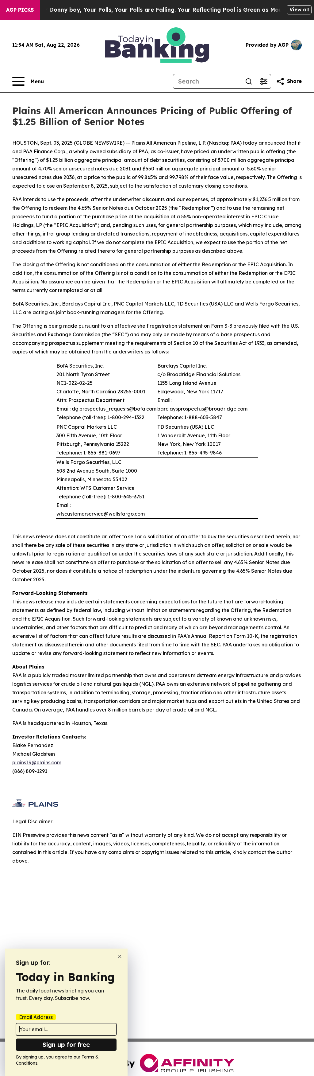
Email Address (36, 1017)
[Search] (248, 81)
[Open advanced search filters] (263, 81)
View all (299, 9)
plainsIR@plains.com (36, 762)
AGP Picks (20, 10)
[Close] (120, 956)
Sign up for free (66, 1044)
